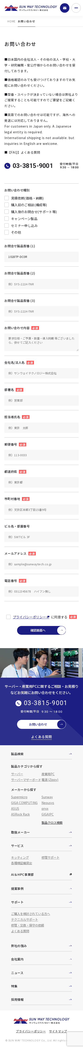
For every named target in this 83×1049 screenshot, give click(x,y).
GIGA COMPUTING (24, 802)
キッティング (20, 857)
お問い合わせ (38, 724)
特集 (14, 986)
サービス (17, 845)
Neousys (48, 802)
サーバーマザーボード (26, 779)
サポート (17, 902)
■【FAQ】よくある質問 (22, 152)
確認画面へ (37, 630)
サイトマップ (58, 1031)
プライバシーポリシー (29, 617)
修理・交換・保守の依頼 (27, 925)
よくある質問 (41, 736)
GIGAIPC (48, 814)
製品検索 (17, 753)
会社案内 (17, 959)
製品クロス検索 (52, 822)
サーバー (17, 774)
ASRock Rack (20, 814)
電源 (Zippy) (50, 779)
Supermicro (19, 797)
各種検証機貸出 (21, 863)
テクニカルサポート (24, 919)
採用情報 (17, 999)
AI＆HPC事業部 (22, 874)
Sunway (47, 797)
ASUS (15, 808)
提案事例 (17, 888)
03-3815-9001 (33, 166)
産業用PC (48, 774)
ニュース (17, 972)
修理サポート (50, 857)
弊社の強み (19, 945)
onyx (45, 808)
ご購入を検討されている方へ (30, 913)
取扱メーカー (20, 832)
